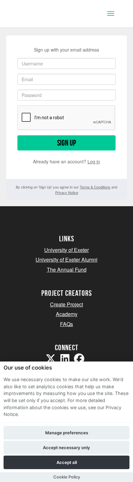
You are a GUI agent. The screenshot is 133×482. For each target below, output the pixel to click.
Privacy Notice (66, 192)
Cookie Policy (66, 477)
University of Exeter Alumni (66, 259)
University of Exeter (66, 250)
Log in (93, 161)
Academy (66, 314)
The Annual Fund (67, 269)
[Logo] (36, 14)
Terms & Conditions (95, 186)
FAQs (66, 324)
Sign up (66, 143)
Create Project (66, 304)
